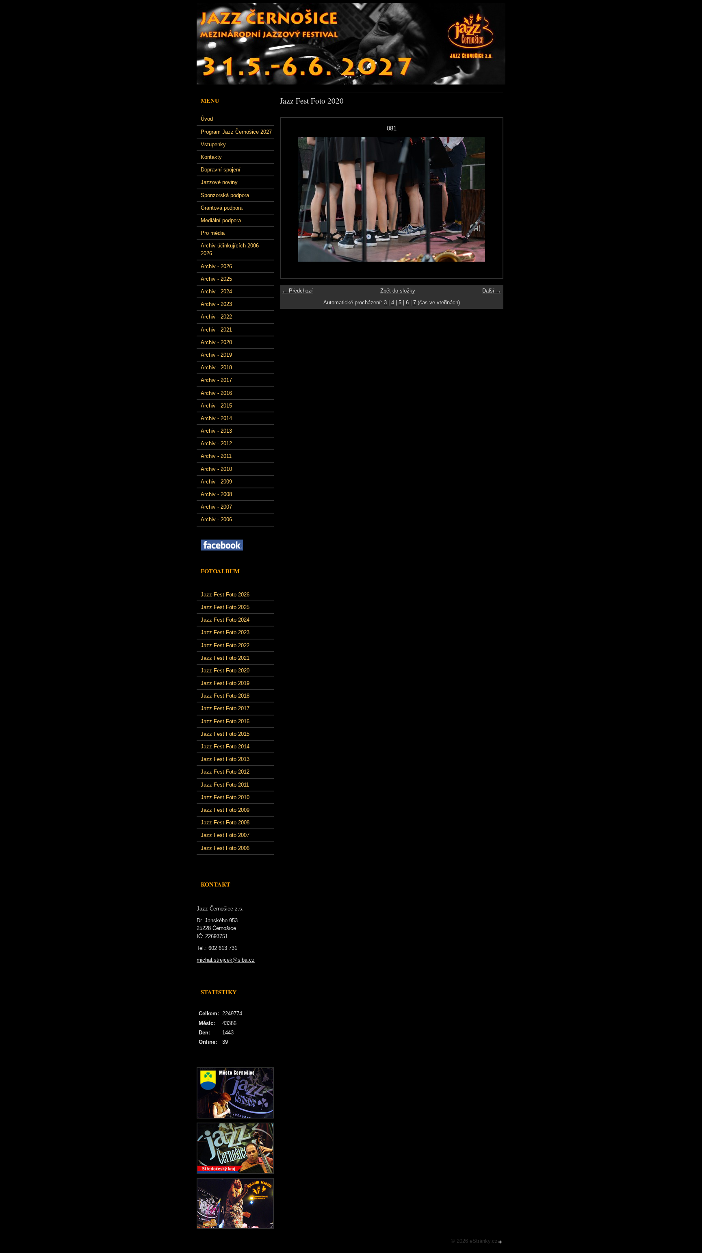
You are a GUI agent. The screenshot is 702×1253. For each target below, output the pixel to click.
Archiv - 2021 (216, 330)
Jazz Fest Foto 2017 (225, 708)
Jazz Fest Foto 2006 (225, 848)
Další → (491, 291)
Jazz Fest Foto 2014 (225, 747)
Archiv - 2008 (216, 494)
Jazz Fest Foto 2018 (225, 696)
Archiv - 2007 (216, 507)
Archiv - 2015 (216, 406)
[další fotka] (489, 199)
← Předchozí (297, 291)
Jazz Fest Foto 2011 (225, 785)
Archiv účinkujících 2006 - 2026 (231, 249)
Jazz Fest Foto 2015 (225, 734)
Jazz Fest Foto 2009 (225, 810)
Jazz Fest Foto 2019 (225, 683)
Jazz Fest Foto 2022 (225, 645)
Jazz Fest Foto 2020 (225, 671)
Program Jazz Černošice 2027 (236, 132)
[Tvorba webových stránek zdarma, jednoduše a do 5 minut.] (500, 1242)
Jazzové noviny (219, 182)
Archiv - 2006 (216, 519)
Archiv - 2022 (216, 317)
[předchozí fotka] (294, 199)
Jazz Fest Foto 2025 (225, 607)
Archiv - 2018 (216, 367)
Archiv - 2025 (216, 279)
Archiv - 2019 (216, 355)
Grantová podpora (222, 208)
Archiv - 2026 (216, 266)
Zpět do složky (397, 291)
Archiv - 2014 (216, 418)
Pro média (213, 233)
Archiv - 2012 (216, 443)
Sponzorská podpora (225, 195)
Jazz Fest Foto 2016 (225, 721)
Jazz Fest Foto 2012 (225, 772)
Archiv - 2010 (216, 469)
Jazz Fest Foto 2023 (225, 632)
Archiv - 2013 (216, 431)
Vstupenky (213, 144)
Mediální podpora (221, 220)
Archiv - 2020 (216, 342)
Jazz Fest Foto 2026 (225, 595)
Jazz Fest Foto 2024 (225, 620)
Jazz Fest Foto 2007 (225, 835)
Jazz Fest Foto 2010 (225, 797)
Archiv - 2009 (216, 482)
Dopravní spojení (220, 170)
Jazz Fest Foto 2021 (225, 658)
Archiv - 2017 (216, 380)
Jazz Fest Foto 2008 (225, 822)
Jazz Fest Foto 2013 (225, 759)
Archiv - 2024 (216, 291)
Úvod (207, 119)
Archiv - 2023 (216, 304)
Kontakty (211, 157)
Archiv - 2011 (216, 456)
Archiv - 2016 (216, 393)
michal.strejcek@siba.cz (226, 960)
